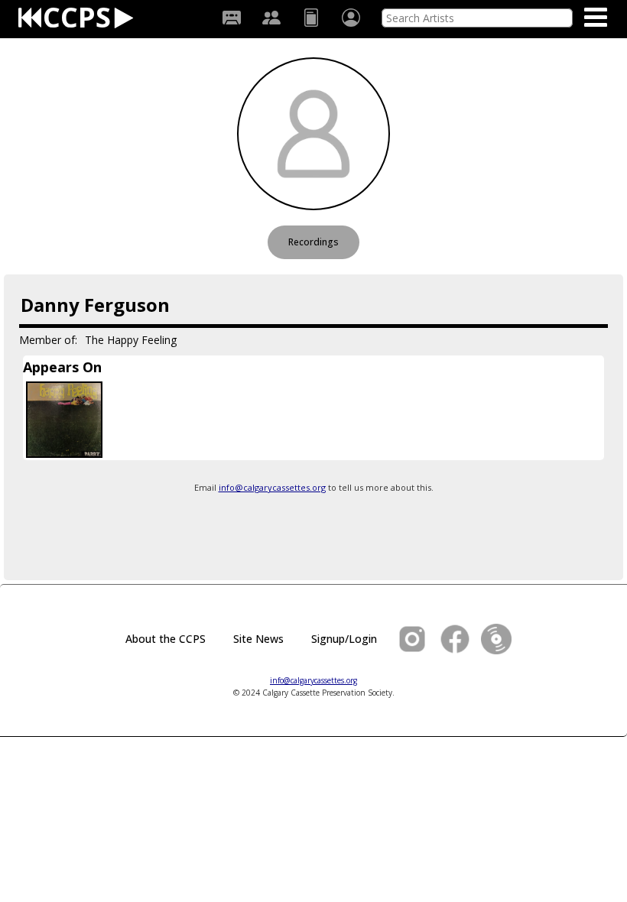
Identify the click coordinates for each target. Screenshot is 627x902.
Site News (258, 638)
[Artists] (271, 17)
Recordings (313, 241)
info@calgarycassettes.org (272, 487)
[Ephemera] (311, 17)
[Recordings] (232, 17)
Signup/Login (344, 638)
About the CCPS (165, 638)
